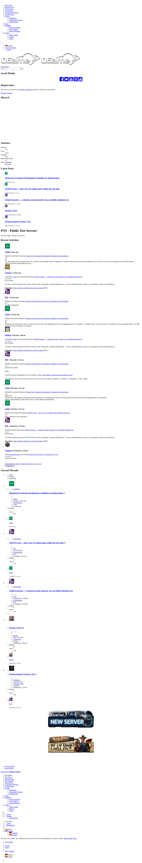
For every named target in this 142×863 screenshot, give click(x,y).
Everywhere (5, 67)
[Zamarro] (7, 446)
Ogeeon (8, 273)
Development (17, 503)
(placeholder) (13, 818)
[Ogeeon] (7, 269)
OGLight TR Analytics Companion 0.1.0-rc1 (43, 454)
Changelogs (17, 639)
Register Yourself (6, 93)
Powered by (11, 772)
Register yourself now (26, 89)
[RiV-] (7, 293)
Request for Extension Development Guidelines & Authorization (32, 178)
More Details (68, 838)
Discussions (17, 587)
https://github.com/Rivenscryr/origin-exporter (28, 288)
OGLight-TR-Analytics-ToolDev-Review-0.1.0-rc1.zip (23, 464)
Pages (7, 847)
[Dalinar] (7, 331)
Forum (7, 846)
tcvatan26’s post (14, 454)
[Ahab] (7, 248)
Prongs (7, 215)
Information (17, 539)
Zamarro (9, 450)
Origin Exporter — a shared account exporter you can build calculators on (37, 200)
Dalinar (8, 335)
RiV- (6, 204)
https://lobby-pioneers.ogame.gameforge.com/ (58, 375)
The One (8, 164)
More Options (9, 851)
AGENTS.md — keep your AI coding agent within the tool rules (32, 189)
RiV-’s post (13, 277)
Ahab (6, 182)
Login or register (10, 48)
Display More (10, 466)
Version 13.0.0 (11, 211)
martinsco (16, 680)
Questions (16, 489)
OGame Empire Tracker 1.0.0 (17, 222)
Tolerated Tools (18, 684)
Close (75, 838)
